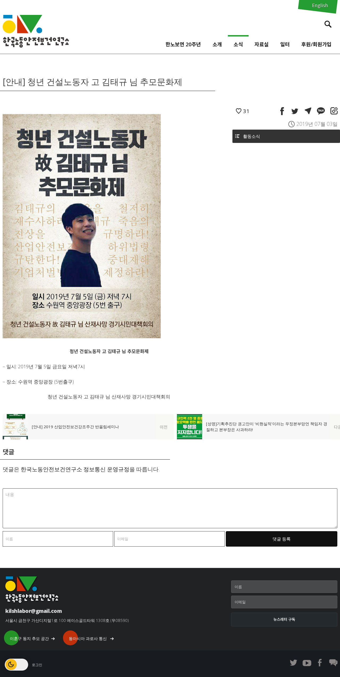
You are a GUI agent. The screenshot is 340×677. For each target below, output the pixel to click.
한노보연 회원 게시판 (333, 662)
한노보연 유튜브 (306, 662)
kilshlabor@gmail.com (33, 610)
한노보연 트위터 (293, 662)
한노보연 (36, 31)
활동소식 (251, 136)
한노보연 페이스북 (320, 662)
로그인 (37, 664)
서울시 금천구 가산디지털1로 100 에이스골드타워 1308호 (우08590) (67, 620)
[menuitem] (183, 43)
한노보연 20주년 (183, 44)
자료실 (261, 44)
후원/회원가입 (316, 44)
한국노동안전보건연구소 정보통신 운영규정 (75, 469)
